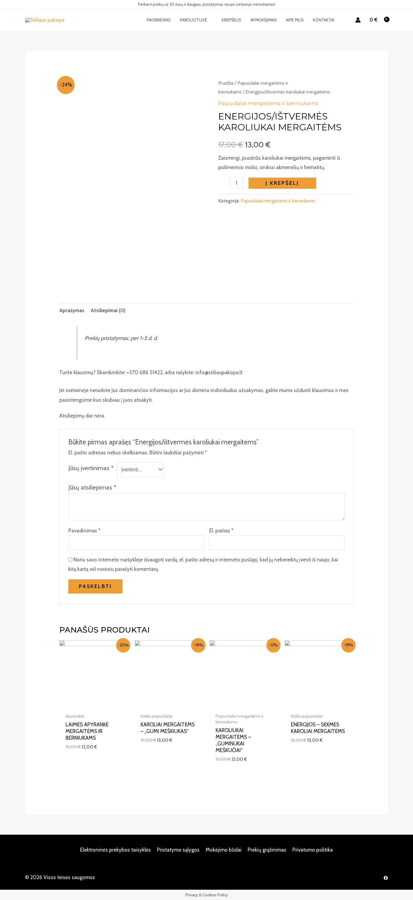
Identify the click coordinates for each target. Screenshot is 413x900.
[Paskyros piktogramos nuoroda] (358, 20)
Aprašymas (71, 310)
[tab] (71, 310)
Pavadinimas (84, 531)
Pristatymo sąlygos (178, 850)
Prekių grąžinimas (267, 850)
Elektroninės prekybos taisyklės (115, 850)
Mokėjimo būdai (224, 850)
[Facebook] (386, 878)
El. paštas (221, 531)
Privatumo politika (312, 850)
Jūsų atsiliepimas (92, 487)
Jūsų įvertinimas (91, 468)
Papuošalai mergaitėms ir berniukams (268, 103)
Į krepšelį (282, 183)
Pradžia (225, 83)
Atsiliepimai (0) (108, 310)
